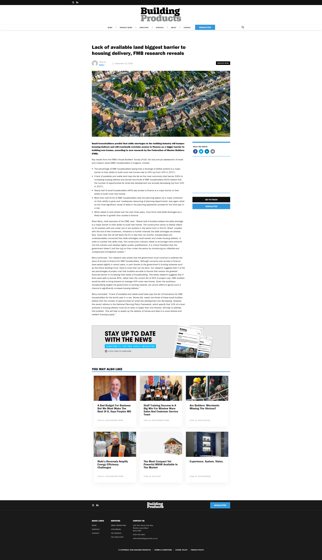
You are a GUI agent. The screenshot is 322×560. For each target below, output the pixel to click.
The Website (116, 533)
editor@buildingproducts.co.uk (145, 538)
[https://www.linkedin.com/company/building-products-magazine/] (77, 2)
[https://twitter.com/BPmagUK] (73, 2)
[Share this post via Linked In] (207, 151)
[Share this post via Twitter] (201, 151)
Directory (144, 27)
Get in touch (211, 199)
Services (160, 27)
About (173, 27)
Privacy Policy (197, 550)
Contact (187, 27)
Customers (116, 529)
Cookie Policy (181, 550)
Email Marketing (118, 525)
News (110, 27)
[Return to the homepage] (161, 14)
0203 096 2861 (139, 534)
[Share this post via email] (212, 151)
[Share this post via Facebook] (195, 151)
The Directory (117, 537)
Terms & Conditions (163, 550)
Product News (126, 27)
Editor (102, 65)
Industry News (223, 63)
